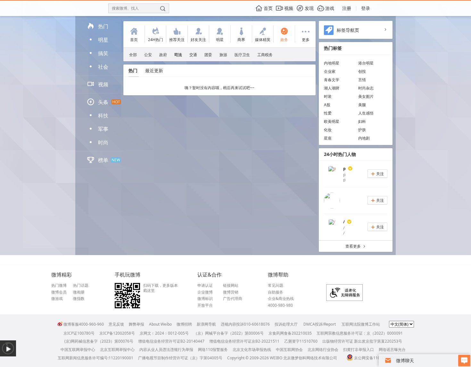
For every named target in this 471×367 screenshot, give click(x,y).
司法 (178, 54)
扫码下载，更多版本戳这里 (160, 288)
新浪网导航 (206, 324)
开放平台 (205, 305)
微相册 (79, 292)
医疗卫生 (242, 54)
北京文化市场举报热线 (252, 349)
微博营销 (230, 292)
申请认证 (205, 285)
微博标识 (205, 298)
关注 (377, 173)
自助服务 (275, 292)
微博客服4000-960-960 (83, 324)
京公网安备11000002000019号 (381, 358)
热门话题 (80, 285)
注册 (346, 8)
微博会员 (59, 292)
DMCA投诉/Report (319, 324)
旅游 (223, 54)
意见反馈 (116, 324)
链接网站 (230, 285)
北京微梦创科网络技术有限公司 (310, 358)
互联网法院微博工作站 (361, 324)
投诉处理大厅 (286, 324)
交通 (193, 54)
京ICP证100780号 (79, 333)
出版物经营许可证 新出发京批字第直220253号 (362, 341)
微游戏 (57, 298)
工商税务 (265, 54)
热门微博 (59, 285)
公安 (148, 54)
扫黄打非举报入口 (358, 349)
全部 (133, 54)
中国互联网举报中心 (78, 349)
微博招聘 (184, 324)
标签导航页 (348, 30)
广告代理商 (232, 298)
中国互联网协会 (289, 349)
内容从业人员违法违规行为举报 (166, 349)
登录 (365, 8)
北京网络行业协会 (323, 349)
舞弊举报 (136, 324)
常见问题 (275, 285)
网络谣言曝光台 (392, 349)
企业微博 (205, 292)
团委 (208, 54)
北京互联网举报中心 (117, 349)
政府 (163, 54)
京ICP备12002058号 (117, 333)
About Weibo (160, 324)
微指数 (79, 298)
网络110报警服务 (213, 349)
